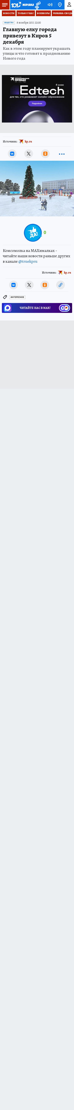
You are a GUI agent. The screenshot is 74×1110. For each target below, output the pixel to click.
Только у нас (26, 13)
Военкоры (43, 13)
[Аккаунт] (69, 4)
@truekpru (27, 261)
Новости (8, 13)
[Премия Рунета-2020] (37, 5)
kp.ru (28, 141)
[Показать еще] (61, 153)
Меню (4, 4)
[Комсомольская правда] (22, 5)
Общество (8, 23)
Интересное (17, 297)
